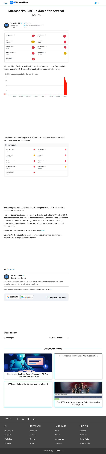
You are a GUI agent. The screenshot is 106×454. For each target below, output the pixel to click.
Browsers (83, 435)
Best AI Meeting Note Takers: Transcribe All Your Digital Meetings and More (27, 375)
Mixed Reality (85, 443)
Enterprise (8, 435)
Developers (9, 431)
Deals (57, 431)
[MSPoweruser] (19, 3)
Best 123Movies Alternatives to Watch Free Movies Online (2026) (78, 403)
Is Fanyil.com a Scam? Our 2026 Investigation (78, 356)
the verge (10, 269)
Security (8, 443)
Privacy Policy (48, 451)
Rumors (58, 435)
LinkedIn (34, 419)
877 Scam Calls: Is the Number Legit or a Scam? (28, 384)
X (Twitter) (23, 419)
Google (32, 439)
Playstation (59, 443)
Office (32, 443)
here (43, 230)
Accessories (59, 439)
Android (33, 435)
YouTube (28, 419)
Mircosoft (33, 431)
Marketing (8, 439)
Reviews (83, 431)
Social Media (84, 439)
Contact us (59, 451)
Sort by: (52, 338)
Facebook (17, 419)
